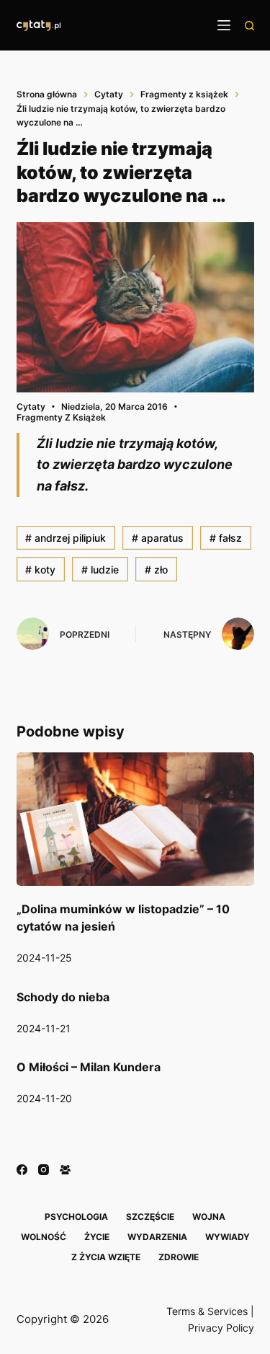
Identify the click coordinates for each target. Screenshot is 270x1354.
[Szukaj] (249, 25)
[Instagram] (43, 1169)
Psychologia (76, 1216)
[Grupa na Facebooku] (65, 1169)
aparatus (158, 538)
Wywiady (227, 1236)
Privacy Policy (221, 1328)
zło (156, 569)
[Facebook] (22, 1169)
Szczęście (150, 1216)
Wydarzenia (157, 1236)
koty (40, 569)
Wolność (43, 1236)
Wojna (208, 1216)
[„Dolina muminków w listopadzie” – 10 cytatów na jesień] (135, 819)
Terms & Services (207, 1311)
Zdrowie (178, 1257)
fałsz (226, 538)
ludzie (100, 569)
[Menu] (223, 25)
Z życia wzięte (105, 1257)
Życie (96, 1236)
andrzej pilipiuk (65, 538)
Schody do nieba (63, 997)
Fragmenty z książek (61, 417)
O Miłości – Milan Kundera (89, 1067)
